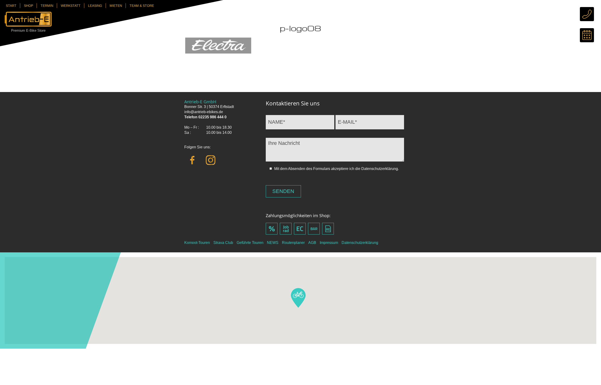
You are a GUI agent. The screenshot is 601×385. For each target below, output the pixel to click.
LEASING (95, 6)
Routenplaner (293, 243)
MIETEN (116, 6)
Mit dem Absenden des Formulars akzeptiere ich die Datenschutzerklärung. (336, 169)
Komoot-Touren (197, 243)
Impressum (329, 243)
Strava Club (223, 243)
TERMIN (47, 6)
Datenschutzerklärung (360, 243)
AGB (312, 243)
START (11, 6)
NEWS (272, 243)
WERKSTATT (71, 6)
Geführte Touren (250, 243)
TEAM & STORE (142, 6)
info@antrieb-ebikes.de (203, 112)
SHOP (28, 6)
